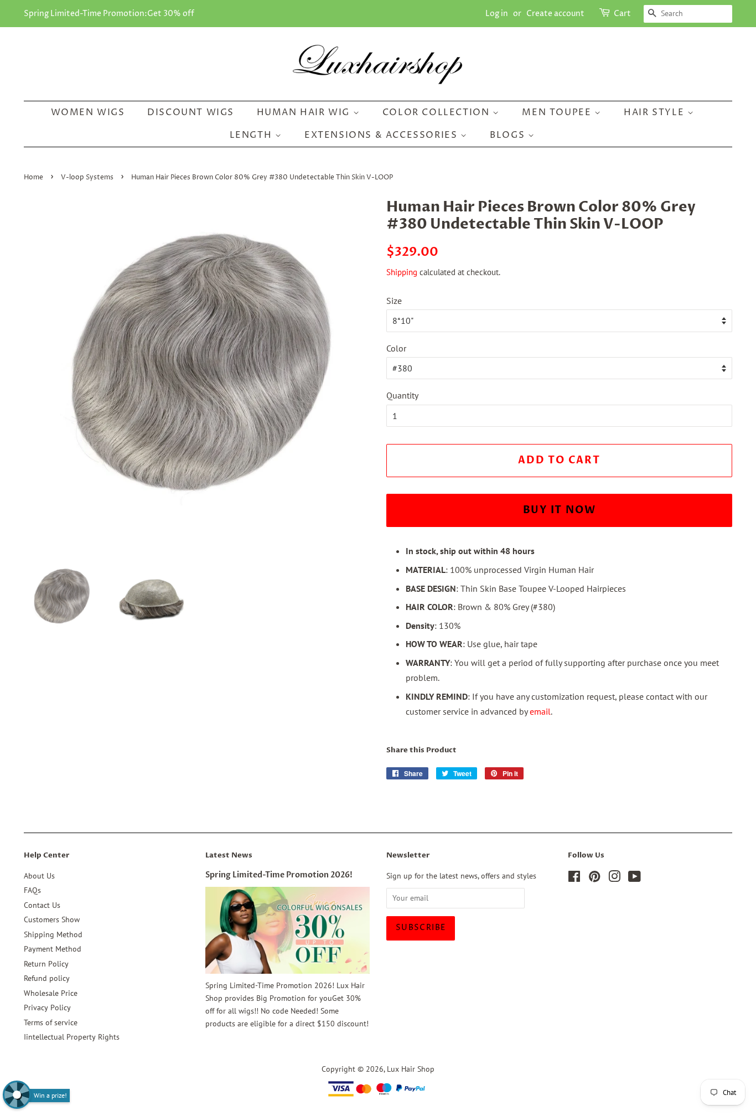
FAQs (32, 890)
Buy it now (559, 510)
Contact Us (42, 905)
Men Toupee (558, 112)
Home (33, 177)
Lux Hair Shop (410, 1069)
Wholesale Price (50, 993)
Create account (555, 13)
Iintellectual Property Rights (72, 1037)
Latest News (228, 855)
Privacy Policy (47, 1007)
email (540, 711)
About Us (39, 876)
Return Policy (46, 964)
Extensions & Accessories (382, 135)
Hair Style (655, 112)
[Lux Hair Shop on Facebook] (574, 879)
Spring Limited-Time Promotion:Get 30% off (109, 13)
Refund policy (47, 978)
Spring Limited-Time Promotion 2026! (279, 875)
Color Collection (437, 112)
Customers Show (52, 919)
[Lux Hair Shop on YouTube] (634, 879)
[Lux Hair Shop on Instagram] (614, 879)
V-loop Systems (87, 177)
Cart (622, 13)
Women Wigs (88, 112)
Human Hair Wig (305, 112)
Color (396, 348)
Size (394, 300)
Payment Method (52, 949)
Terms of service (50, 1022)
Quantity (402, 395)
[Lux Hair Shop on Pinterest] (594, 879)
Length (252, 135)
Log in (496, 13)
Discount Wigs (190, 112)
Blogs (509, 135)
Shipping (401, 272)
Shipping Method (53, 934)
